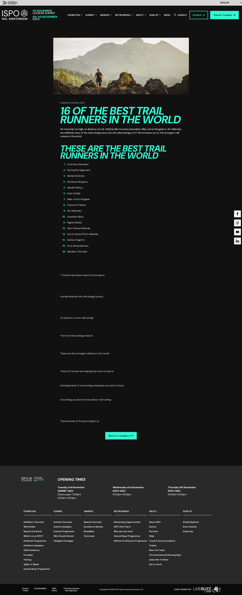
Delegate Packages (63, 541)
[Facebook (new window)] (237, 213)
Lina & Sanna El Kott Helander (82, 234)
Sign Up (153, 15)
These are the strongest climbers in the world (84, 353)
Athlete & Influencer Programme (130, 541)
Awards (104, 15)
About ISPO (155, 522)
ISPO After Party (122, 526)
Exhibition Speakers (34, 545)
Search (182, 15)
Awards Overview (93, 522)
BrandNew (89, 531)
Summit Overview (63, 522)
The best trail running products (76, 335)
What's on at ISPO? (33, 536)
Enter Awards (190, 526)
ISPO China (54, 589)
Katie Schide (73, 193)
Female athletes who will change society (81, 296)
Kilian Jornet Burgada (78, 199)
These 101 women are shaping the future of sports (87, 371)
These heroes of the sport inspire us (79, 421)
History (152, 526)
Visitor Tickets (223, 15)
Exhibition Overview (34, 522)
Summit (89, 15)
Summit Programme (64, 531)
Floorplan (28, 555)
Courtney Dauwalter (78, 164)
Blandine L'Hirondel (77, 251)
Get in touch (155, 564)
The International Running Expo (165, 555)
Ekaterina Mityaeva (77, 181)
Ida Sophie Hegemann (78, 170)
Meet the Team (157, 550)
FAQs (151, 536)
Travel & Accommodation (162, 541)
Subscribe (188, 531)
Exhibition (74, 15)
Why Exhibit (29, 526)
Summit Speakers (63, 526)
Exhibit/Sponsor (191, 522)
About (140, 15)
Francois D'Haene (76, 205)
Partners (153, 531)
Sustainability (40, 588)
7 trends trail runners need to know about (82, 275)
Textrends (89, 536)
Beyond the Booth (33, 531)
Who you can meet (123, 531)
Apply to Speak (31, 564)
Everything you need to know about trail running (85, 399)
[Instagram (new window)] (237, 223)
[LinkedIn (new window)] (237, 241)
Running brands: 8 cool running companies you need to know (92, 385)
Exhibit (197, 15)
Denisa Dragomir (76, 239)
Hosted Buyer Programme (37, 569)
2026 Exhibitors (32, 550)
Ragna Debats (74, 222)
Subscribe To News (158, 559)
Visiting (27, 559)
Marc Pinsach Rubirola (78, 228)
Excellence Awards (93, 526)
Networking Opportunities (127, 522)
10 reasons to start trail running (76, 317)
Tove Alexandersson (78, 245)
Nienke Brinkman (76, 175)
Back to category (119, 435)
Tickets (153, 545)
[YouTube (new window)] (237, 232)
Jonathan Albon (75, 216)
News (167, 15)
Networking (122, 15)
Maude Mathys (75, 187)
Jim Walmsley (74, 210)
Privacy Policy (25, 589)
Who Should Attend (64, 536)
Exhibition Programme (35, 541)
